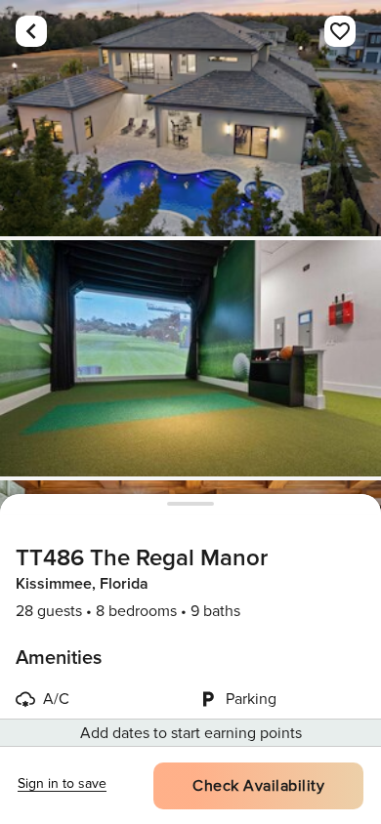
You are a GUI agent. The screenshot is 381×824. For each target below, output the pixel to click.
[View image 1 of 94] (190, 118)
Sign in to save (62, 783)
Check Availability (258, 786)
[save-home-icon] (340, 31)
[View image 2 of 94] (190, 358)
